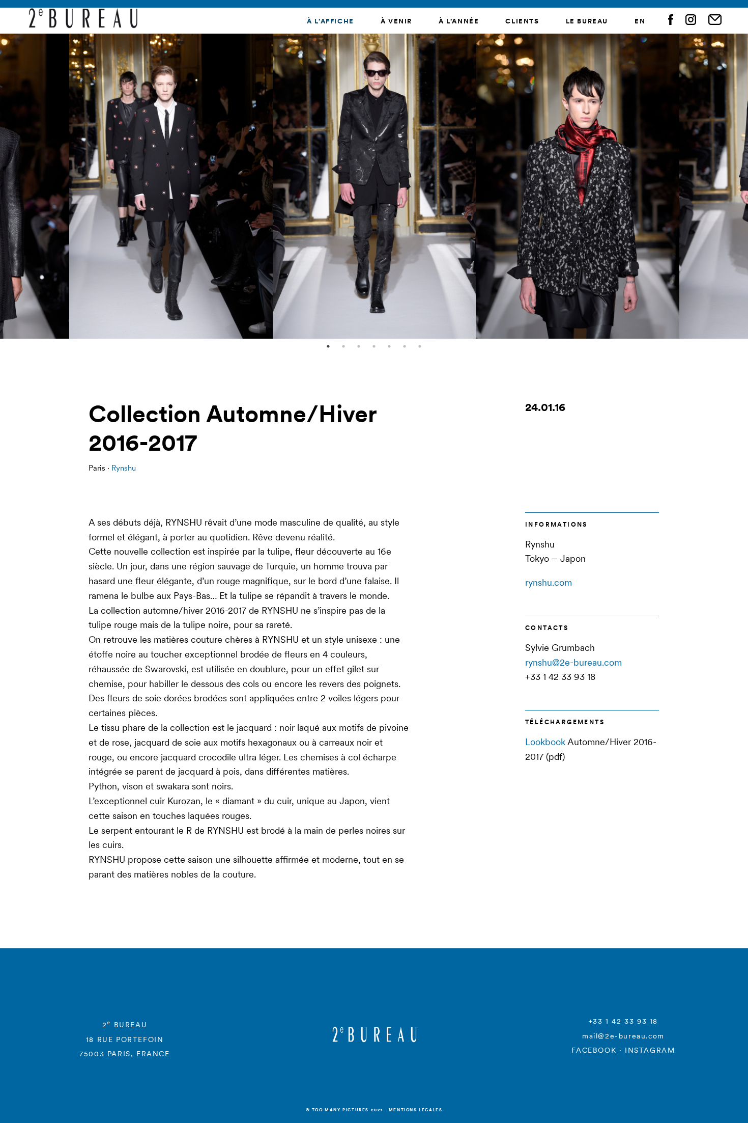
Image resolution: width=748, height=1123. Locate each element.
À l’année (459, 21)
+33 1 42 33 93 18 (623, 1021)
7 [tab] (420, 346)
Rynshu (123, 468)
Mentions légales (416, 1109)
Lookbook (545, 742)
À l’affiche (330, 21)
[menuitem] (640, 21)
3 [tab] (359, 346)
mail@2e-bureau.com (623, 1035)
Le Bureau (587, 21)
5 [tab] (389, 346)
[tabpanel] (374, 186)
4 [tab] (374, 346)
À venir (396, 21)
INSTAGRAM (650, 1050)
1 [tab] (328, 346)
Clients (522, 21)
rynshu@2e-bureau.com (573, 662)
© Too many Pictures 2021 (344, 1109)
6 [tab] (404, 346)
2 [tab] (343, 346)
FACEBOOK (593, 1050)
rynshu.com (548, 582)
